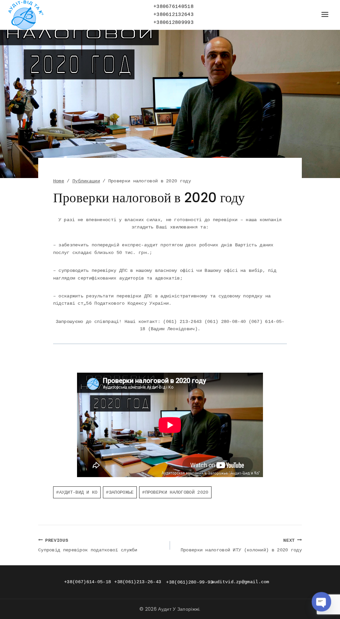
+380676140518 (173, 7)
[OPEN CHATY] (321, 602)
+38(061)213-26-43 (137, 582)
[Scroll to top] (321, 592)
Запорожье (119, 492)
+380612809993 (173, 23)
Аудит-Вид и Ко (77, 492)
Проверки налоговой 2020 (175, 492)
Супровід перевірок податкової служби (87, 545)
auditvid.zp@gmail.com (240, 582)
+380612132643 (173, 15)
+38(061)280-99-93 (189, 582)
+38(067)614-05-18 (87, 582)
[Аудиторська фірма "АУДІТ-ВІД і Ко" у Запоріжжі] (26, 15)
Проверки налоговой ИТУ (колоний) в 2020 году (241, 545)
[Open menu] (325, 14)
